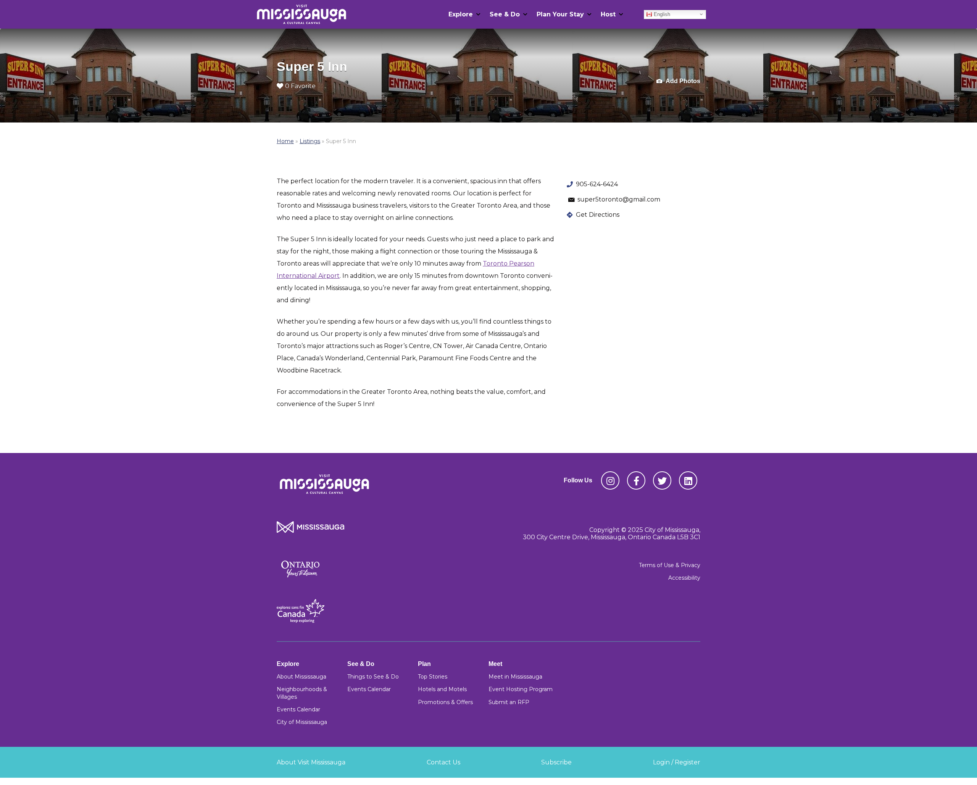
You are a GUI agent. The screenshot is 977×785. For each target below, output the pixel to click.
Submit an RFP (508, 702)
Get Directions (597, 214)
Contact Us (443, 762)
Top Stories (432, 676)
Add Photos (682, 81)
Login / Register (676, 762)
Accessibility (684, 577)
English (661, 14)
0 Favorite (300, 86)
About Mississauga (301, 676)
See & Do (505, 14)
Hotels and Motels (442, 689)
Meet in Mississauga (515, 676)
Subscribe (556, 762)
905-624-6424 (597, 184)
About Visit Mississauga (311, 762)
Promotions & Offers (445, 702)
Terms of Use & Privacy (669, 565)
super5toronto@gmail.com (618, 199)
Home (285, 141)
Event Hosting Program (520, 689)
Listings (310, 141)
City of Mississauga (302, 722)
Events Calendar (298, 709)
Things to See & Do (373, 676)
